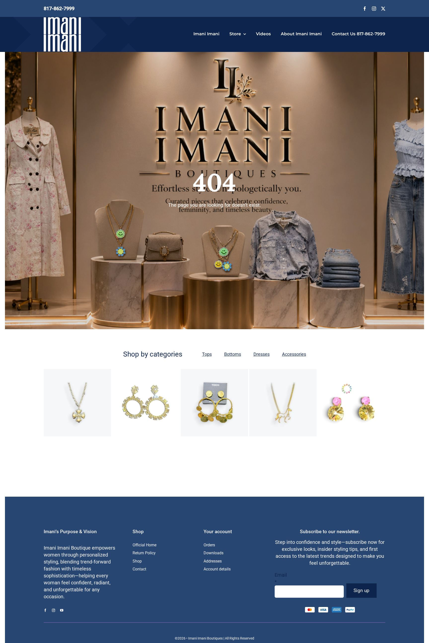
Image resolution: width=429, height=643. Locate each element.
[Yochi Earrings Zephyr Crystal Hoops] (145, 402)
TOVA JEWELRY (355, 412)
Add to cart (61, 427)
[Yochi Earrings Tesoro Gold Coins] (214, 402)
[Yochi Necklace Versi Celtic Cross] (77, 402)
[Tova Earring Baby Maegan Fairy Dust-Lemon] (351, 402)
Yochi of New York (77, 410)
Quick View (97, 427)
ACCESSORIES (61, 405)
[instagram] (374, 8)
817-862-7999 (59, 8)
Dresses (261, 354)
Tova (339, 412)
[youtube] (61, 610)
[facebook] (365, 8)
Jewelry (78, 405)
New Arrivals (94, 405)
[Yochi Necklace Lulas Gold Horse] (283, 402)
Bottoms (232, 354)
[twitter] (383, 8)
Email (281, 578)
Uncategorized (201, 410)
